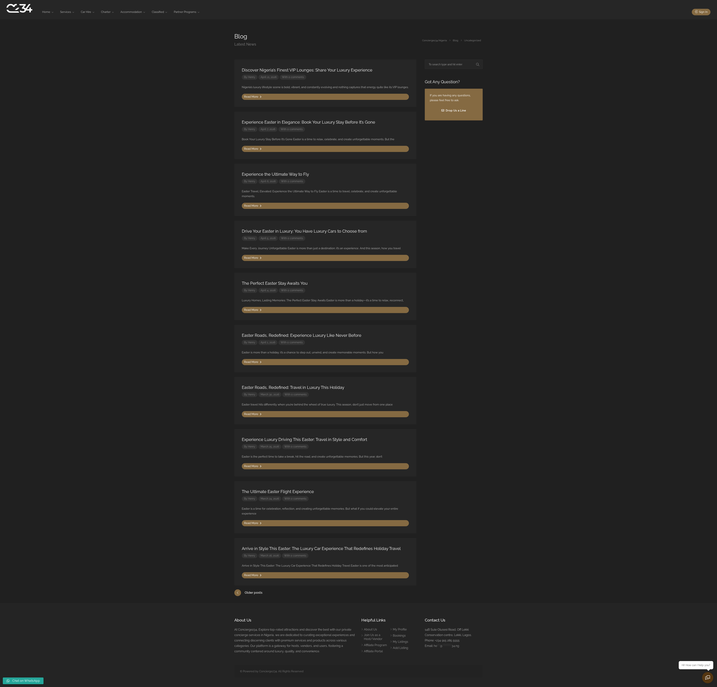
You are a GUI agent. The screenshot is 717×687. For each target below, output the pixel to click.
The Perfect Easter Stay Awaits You (275, 283)
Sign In (703, 12)
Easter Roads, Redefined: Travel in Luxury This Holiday (293, 387)
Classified (158, 12)
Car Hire (86, 12)
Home (46, 12)
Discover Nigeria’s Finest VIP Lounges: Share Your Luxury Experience (307, 70)
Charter (106, 12)
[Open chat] (707, 677)
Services (65, 12)
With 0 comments (293, 77)
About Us (370, 629)
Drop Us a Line (455, 110)
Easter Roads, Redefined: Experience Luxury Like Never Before (301, 335)
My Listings (400, 642)
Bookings (399, 635)
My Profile (400, 629)
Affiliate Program (375, 645)
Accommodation (131, 12)
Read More (251, 96)
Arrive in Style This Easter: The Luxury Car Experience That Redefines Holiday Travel (321, 548)
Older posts (253, 592)
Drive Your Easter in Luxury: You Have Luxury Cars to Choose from (304, 231)
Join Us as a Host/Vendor (373, 637)
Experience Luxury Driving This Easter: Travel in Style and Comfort (304, 439)
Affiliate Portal (373, 651)
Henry (251, 77)
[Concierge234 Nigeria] (19, 8)
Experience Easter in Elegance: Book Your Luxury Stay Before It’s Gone (308, 122)
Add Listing (400, 648)
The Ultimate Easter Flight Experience (278, 491)
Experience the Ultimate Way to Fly (275, 174)
